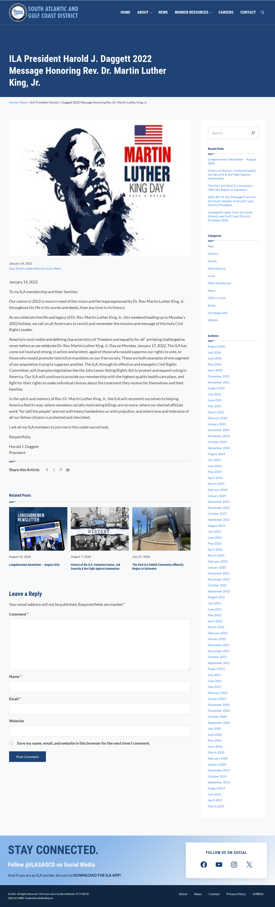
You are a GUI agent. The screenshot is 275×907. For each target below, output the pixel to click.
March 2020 (216, 752)
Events (20, 268)
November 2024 (219, 436)
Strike (212, 305)
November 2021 (219, 651)
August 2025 (216, 388)
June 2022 (215, 609)
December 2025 (219, 376)
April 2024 (215, 478)
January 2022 (217, 639)
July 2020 (214, 728)
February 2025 (218, 418)
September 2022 (219, 591)
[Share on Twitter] (53, 470)
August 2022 (216, 597)
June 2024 (215, 466)
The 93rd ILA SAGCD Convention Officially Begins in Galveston (157, 566)
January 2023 (217, 567)
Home (13, 102)
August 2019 (216, 788)
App (12, 268)
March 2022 (216, 627)
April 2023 (215, 549)
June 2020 (215, 734)
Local (48, 268)
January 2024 (217, 496)
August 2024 (216, 454)
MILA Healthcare (219, 283)
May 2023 (214, 543)
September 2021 (219, 663)
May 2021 (214, 687)
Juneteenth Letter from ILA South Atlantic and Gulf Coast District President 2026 (230, 216)
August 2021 (216, 669)
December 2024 (219, 430)
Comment (18, 614)
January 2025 (217, 424)
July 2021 (214, 675)
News (24, 102)
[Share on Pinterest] (60, 470)
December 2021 (219, 645)
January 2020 (217, 764)
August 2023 (216, 525)
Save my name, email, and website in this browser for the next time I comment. (83, 743)
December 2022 (219, 573)
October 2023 (217, 513)
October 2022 (217, 585)
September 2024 (219, 448)
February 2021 (218, 693)
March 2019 (216, 806)
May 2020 (214, 740)
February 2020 (218, 758)
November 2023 (219, 507)
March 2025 (216, 412)
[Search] (253, 133)
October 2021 (217, 657)
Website (16, 720)
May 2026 (214, 364)
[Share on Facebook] (47, 470)
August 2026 (216, 346)
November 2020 (219, 710)
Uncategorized (217, 313)
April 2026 (215, 370)
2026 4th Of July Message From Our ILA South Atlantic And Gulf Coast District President (232, 201)
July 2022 (214, 603)
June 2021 (215, 681)
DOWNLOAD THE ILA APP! (97, 875)
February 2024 (218, 489)
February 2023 (218, 561)
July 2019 (214, 794)
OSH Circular (217, 298)
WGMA (213, 320)
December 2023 (219, 501)
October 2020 (217, 716)
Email (15, 698)
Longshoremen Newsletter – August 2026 (34, 564)
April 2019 (215, 800)
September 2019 (219, 782)
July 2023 (214, 531)
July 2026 (214, 352)
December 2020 (219, 705)
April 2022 (215, 621)
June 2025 (215, 400)
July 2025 (214, 394)
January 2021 (217, 698)
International (35, 268)
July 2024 (214, 460)
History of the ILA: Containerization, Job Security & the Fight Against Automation (95, 566)
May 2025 (214, 406)
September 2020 (219, 722)
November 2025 (219, 382)
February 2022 (218, 633)
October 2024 (217, 442)
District (213, 253)
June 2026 (215, 358)
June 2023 (215, 537)
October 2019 (217, 776)
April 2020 (215, 746)
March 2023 (216, 555)
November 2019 (219, 770)
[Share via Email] (67, 470)
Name (15, 676)
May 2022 (214, 615)
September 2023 (219, 519)
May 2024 (214, 472)
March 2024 (216, 483)
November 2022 (219, 579)
